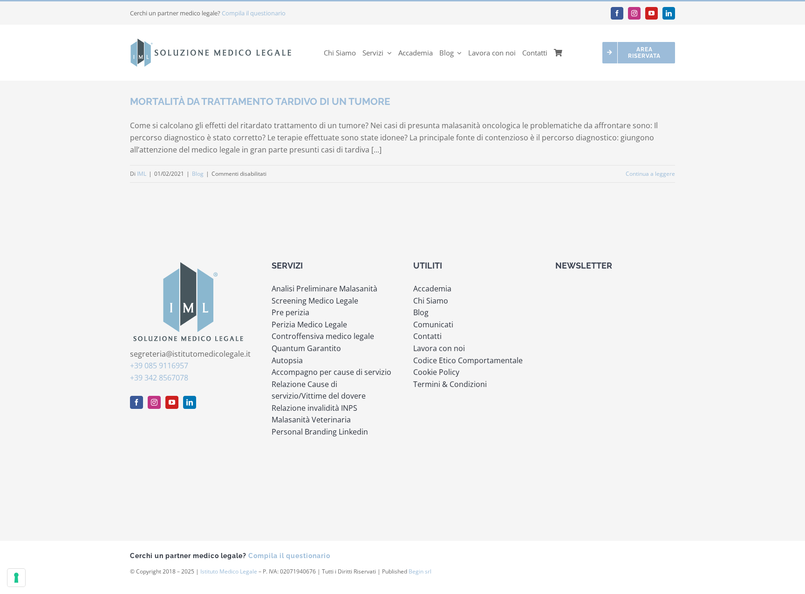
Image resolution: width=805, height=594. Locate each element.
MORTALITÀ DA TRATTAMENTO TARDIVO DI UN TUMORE (260, 101)
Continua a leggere (650, 174)
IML (141, 174)
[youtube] (651, 13)
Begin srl (420, 571)
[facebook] (617, 13)
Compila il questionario (254, 13)
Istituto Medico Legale (228, 571)
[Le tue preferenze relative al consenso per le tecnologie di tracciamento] (16, 578)
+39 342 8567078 (159, 378)
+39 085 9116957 (159, 365)
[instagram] (634, 13)
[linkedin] (668, 13)
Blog (198, 174)
